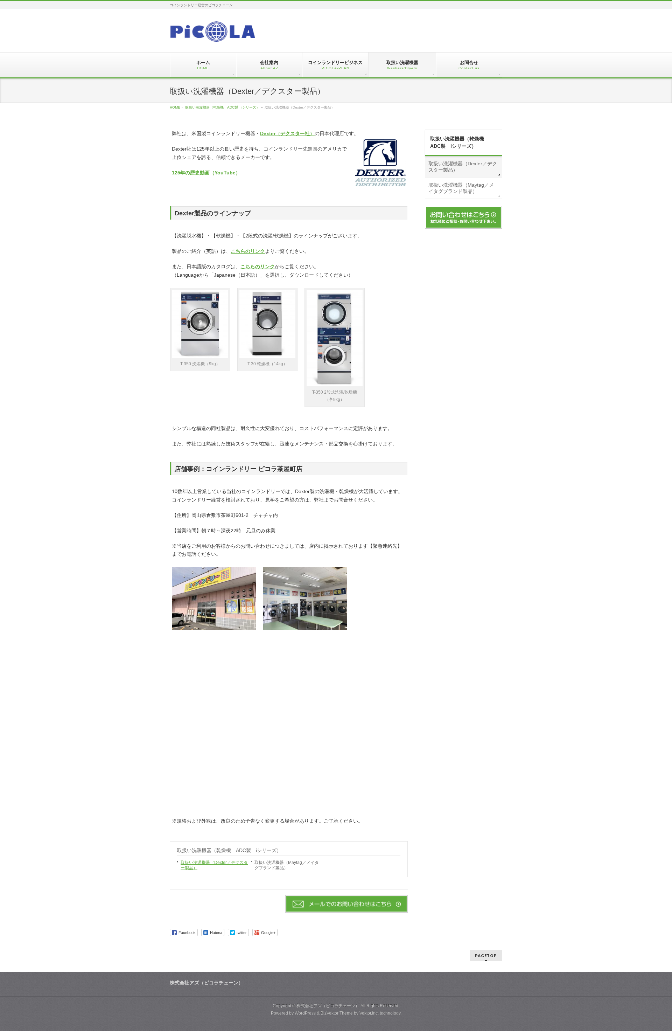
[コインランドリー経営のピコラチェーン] (212, 34)
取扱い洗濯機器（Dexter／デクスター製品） (214, 865)
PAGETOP (486, 955)
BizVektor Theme (337, 1013)
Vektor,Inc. (369, 1013)
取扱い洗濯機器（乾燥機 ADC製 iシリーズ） (229, 850)
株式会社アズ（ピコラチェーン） (327, 1005)
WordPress (305, 1013)
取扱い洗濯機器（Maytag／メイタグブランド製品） (286, 865)
